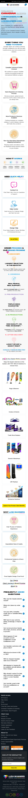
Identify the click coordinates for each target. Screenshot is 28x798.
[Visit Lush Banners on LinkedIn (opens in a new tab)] (7, 794)
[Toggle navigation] (3, 5)
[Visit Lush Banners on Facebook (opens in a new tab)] (17, 794)
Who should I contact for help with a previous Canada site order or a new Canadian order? (12, 676)
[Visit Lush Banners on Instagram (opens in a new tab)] (14, 794)
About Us (14, 586)
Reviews (3, 743)
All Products (4, 697)
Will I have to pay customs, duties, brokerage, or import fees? (12, 621)
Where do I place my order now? (11, 606)
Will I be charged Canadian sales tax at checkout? (11, 659)
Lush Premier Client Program (9, 710)
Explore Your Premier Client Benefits (14, 505)
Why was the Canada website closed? (12, 599)
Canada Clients (5, 727)
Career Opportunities (7, 741)
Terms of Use (14, 790)
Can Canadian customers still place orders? (12, 647)
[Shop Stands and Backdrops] (14, 448)
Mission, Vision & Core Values (9, 735)
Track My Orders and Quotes (9, 706)
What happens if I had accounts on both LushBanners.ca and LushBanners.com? (10, 639)
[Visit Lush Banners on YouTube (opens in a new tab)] (10, 794)
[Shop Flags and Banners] (14, 378)
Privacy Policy (21, 788)
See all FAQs (14, 239)
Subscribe (14, 767)
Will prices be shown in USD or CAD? (12, 653)
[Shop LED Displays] (14, 471)
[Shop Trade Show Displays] (14, 425)
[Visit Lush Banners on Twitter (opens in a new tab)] (21, 794)
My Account (4, 704)
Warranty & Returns (6, 723)
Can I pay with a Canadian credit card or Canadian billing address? (12, 613)
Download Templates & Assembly (10, 708)
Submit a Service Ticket (7, 720)
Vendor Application (6, 725)
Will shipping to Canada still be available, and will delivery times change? (12, 667)
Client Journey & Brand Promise (14, 583)
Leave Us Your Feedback (8, 729)
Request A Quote (6, 718)
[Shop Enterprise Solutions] (14, 491)
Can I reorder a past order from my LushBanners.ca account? (11, 685)
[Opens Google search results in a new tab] (5, 748)
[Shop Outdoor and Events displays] (14, 401)
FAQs (2, 702)
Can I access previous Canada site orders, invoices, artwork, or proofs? (12, 630)
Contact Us (4, 716)
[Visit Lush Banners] (14, 776)
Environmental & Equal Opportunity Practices (13, 739)
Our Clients (14, 580)
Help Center (4, 700)
